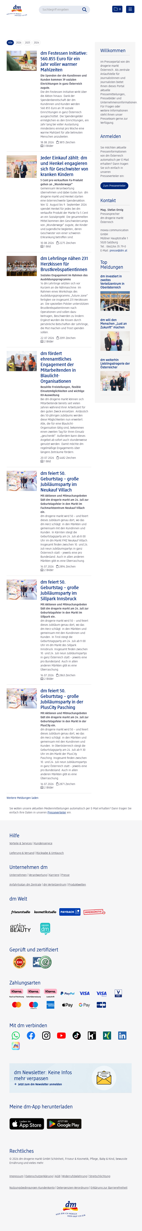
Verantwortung (38, 875)
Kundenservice (43, 843)
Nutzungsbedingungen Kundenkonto (32, 1187)
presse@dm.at (118, 250)
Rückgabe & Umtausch (50, 853)
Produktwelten (77, 884)
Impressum (16, 1176)
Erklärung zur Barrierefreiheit (109, 1187)
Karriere (54, 875)
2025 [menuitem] (27, 42)
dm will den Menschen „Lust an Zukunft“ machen (113, 323)
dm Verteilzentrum (54, 884)
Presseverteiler (57, 812)
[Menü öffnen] (130, 9)
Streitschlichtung (99, 1176)
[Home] (18, 10)
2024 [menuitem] (36, 42)
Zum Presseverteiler (114, 185)
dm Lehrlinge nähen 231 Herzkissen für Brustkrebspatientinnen (64, 264)
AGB (57, 1176)
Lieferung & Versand (21, 853)
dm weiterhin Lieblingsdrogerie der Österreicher (115, 363)
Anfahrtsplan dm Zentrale (25, 884)
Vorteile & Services (20, 843)
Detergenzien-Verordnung (73, 1187)
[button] (85, 9)
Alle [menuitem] (10, 42)
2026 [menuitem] (18, 42)
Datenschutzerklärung (39, 1176)
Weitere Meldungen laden (22, 798)
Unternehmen (18, 875)
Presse (65, 875)
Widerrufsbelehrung (74, 1176)
